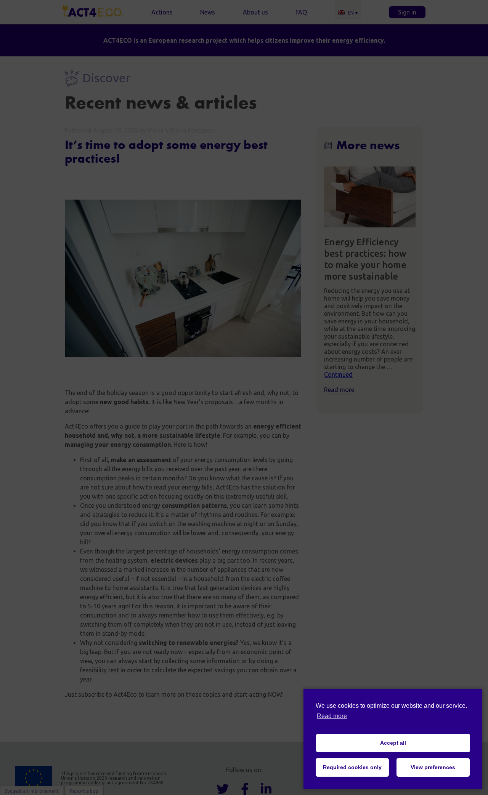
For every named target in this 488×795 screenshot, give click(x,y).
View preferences (433, 767)
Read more (332, 716)
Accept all (393, 743)
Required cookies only (352, 767)
